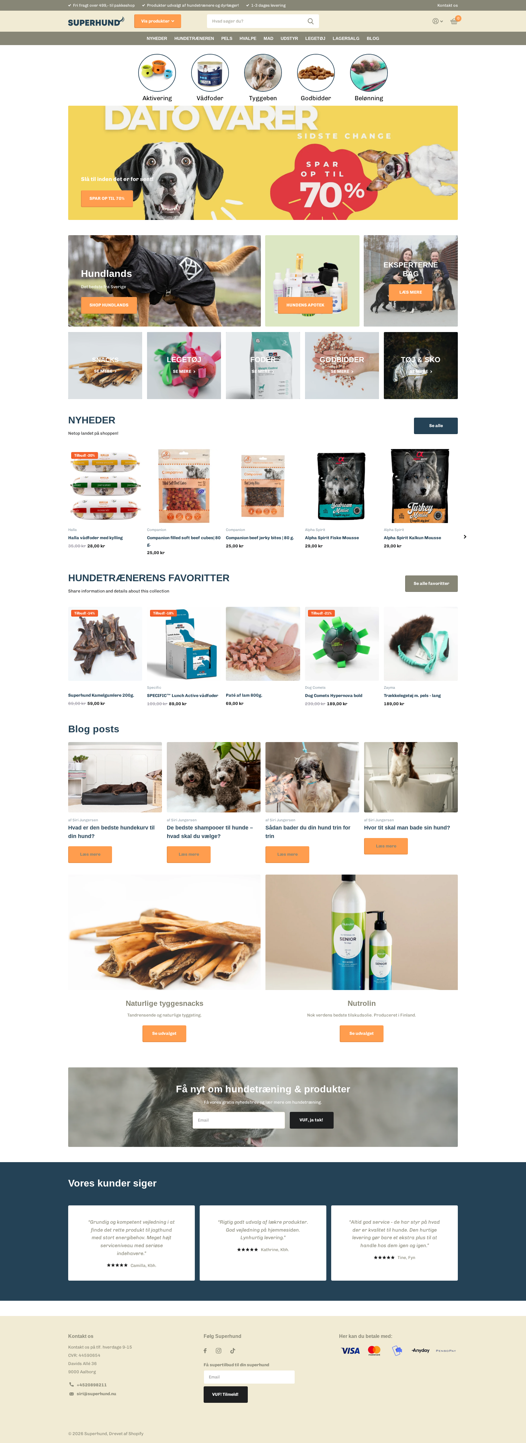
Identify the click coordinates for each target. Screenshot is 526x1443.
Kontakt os (447, 5)
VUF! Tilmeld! (225, 1394)
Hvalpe (248, 38)
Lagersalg (346, 38)
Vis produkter (155, 21)
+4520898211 (92, 1385)
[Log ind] (438, 21)
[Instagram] (218, 1350)
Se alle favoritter (431, 583)
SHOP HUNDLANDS (108, 305)
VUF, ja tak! (312, 1120)
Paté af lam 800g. (244, 695)
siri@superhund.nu (96, 1393)
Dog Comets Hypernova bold (333, 695)
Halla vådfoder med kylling (95, 537)
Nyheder (157, 38)
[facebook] (205, 1350)
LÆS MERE (410, 292)
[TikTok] (232, 1350)
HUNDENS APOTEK (305, 305)
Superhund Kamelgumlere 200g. (101, 695)
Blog (373, 38)
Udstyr (289, 38)
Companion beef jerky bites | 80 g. (260, 537)
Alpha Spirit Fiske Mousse (332, 537)
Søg (310, 21)
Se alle (436, 425)
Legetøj (315, 38)
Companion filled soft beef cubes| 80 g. (184, 541)
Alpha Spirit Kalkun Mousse (412, 537)
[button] (465, 537)
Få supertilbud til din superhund (236, 1364)
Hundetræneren (194, 38)
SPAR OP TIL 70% (106, 198)
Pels (226, 38)
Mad (268, 38)
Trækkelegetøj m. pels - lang (412, 695)
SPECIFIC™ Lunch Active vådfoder (182, 695)
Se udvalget (164, 1033)
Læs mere (90, 854)
